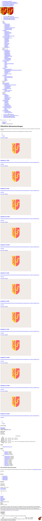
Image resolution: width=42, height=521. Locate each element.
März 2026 (6, 453)
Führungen (6, 102)
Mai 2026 (6, 452)
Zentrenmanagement (8, 88)
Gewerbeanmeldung (8, 86)
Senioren (6, 67)
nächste (3, 423)
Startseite (1, 496)
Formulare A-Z (7, 34)
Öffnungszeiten (7, 43)
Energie (6, 79)
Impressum (2, 498)
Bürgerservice (7, 31)
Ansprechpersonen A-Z (8, 37)
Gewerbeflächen (7, 87)
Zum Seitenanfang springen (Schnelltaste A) (9, 2)
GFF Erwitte (7, 103)
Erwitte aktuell (7, 26)
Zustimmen (3, 514)
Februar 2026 (7, 454)
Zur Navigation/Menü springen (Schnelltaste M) (10, 3)
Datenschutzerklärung (6, 510)
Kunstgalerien (7, 104)
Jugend (6, 62)
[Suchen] (10, 120)
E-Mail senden (2, 427)
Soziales (6, 66)
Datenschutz (2, 499)
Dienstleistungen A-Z (7, 17)
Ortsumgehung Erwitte (8, 28)
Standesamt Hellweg (8, 32)
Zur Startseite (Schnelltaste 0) (7, 1)
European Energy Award (9, 77)
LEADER (6, 72)
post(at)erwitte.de (3, 488)
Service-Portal (5, 16)
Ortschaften (6, 96)
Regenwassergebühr (8, 58)
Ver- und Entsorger (8, 59)
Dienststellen (7, 39)
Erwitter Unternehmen (8, 90)
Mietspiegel (6, 57)
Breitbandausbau (7, 54)
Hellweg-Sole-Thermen (8, 112)
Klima (6, 78)
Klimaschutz (4, 75)
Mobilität (6, 80)
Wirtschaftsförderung (5, 83)
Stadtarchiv (6, 45)
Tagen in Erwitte (7, 91)
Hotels (6, 108)
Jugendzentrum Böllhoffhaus (9, 63)
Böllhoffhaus (7, 101)
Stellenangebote (5, 478)
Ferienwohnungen (7, 107)
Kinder (6, 61)
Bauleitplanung (7, 52)
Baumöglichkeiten (7, 53)
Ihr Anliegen (4, 30)
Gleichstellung (7, 40)
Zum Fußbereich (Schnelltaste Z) (7, 5)
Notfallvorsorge (7, 24)
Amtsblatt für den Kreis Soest (7, 446)
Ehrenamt (4, 68)
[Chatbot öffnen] (39, 518)
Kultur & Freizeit (5, 100)
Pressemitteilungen (8, 25)
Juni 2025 (6, 460)
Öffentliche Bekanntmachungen (10, 27)
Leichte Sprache (6, 19)
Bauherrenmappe (7, 51)
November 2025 (7, 457)
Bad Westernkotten (5, 110)
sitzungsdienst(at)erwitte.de (37, 469)
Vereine (6, 74)
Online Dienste (4, 476)
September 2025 (7, 458)
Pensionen (6, 109)
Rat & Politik (7, 44)
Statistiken (6, 46)
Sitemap (1, 500)
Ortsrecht (6, 42)
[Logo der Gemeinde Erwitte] (6, 14)
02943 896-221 (2, 428)
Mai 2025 (6, 461)
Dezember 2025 (7, 456)
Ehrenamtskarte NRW (8, 69)
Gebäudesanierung (8, 55)
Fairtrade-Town (7, 95)
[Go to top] (0, 472)
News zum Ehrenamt (8, 73)
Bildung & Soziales (5, 60)
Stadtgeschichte (7, 98)
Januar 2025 (6, 465)
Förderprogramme (7, 85)
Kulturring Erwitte (7, 105)
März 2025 (6, 463)
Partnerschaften (7, 99)
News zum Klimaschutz (8, 76)
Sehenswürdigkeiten (8, 97)
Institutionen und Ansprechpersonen (10, 84)
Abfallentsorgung (7, 50)
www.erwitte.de (3, 489)
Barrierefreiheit (6, 18)
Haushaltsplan (7, 41)
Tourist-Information (8, 111)
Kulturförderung (7, 71)
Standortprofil (4, 89)
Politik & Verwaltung (5, 36)
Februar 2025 (7, 464)
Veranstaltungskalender (8, 29)
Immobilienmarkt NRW (8, 56)
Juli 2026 (6, 451)
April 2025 (6, 462)
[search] (5, 120)
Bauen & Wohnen (5, 49)
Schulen (6, 64)
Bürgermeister (7, 38)
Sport (5, 65)
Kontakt (1, 497)
